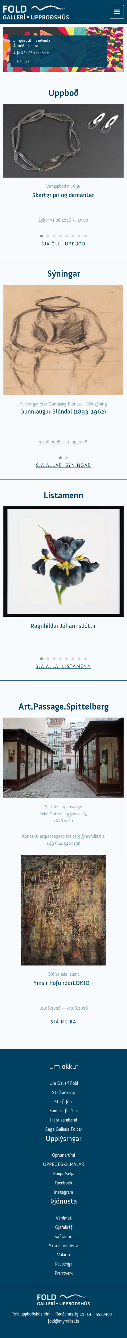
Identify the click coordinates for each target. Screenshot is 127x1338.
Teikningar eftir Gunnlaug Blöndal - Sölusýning (63, 404)
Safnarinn (63, 1236)
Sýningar (63, 273)
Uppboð (63, 93)
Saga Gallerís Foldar (63, 1129)
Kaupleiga (63, 1264)
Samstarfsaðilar (63, 1111)
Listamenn (63, 495)
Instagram (63, 1192)
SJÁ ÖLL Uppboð (63, 244)
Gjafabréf (63, 1227)
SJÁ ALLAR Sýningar (63, 465)
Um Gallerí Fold (63, 1083)
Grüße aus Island (64, 974)
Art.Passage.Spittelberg (63, 706)
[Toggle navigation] (117, 12)
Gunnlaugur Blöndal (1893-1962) (63, 411)
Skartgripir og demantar (63, 195)
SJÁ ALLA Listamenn (63, 666)
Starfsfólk (63, 1102)
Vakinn (63, 1255)
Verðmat (64, 1218)
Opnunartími (63, 1155)
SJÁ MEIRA (21, 61)
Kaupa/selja (63, 1173)
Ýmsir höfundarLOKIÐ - (64, 982)
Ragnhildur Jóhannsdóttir (63, 625)
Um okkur (63, 1066)
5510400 (104, 1314)
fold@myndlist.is (63, 1321)
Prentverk (64, 1273)
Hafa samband (63, 1120)
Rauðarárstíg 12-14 (72, 1314)
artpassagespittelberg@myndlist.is (72, 836)
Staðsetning (63, 1092)
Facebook (63, 1183)
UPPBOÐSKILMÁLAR (63, 1164)
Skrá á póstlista (63, 1246)
